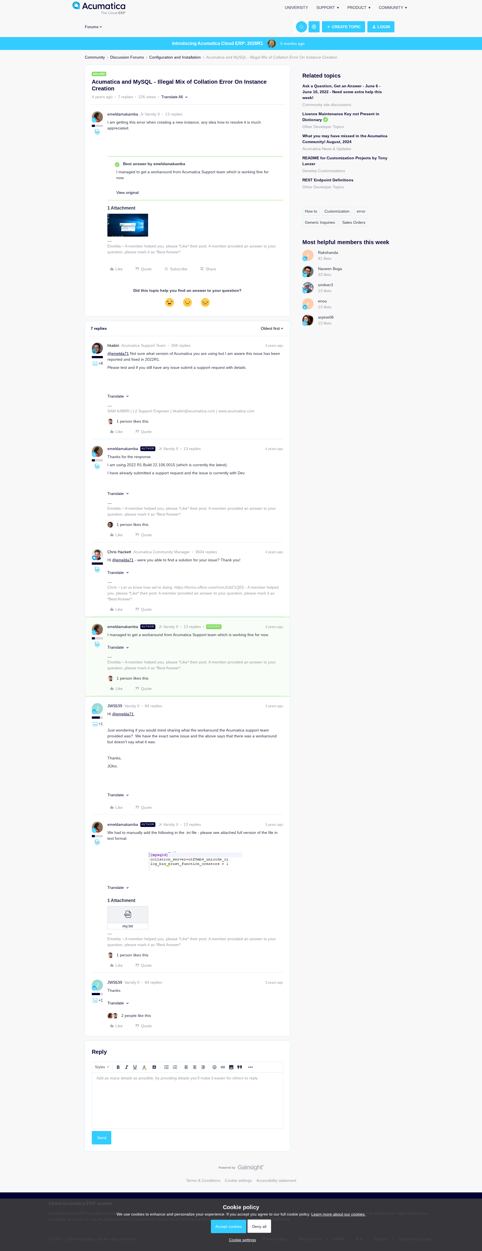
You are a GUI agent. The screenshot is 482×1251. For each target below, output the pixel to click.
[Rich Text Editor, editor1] (187, 1101)
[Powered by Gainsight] (241, 1169)
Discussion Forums (127, 57)
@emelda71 (118, 353)
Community (391, 7)
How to (311, 211)
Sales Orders (353, 222)
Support (325, 7)
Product (357, 7)
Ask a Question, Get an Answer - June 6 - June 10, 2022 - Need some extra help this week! (342, 92)
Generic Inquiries (320, 222)
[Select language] (314, 26)
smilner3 (325, 285)
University (296, 7)
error (361, 211)
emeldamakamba (122, 114)
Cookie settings (238, 1180)
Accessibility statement (276, 1180)
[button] (343, 26)
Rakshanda (328, 252)
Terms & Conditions (203, 1180)
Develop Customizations (323, 171)
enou (322, 301)
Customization (337, 211)
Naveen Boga (330, 268)
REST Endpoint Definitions (327, 180)
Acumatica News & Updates (326, 148)
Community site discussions (326, 104)
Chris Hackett (119, 552)
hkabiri (113, 345)
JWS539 (114, 706)
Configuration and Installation (175, 57)
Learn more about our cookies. (338, 1214)
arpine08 (326, 317)
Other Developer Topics (323, 126)
